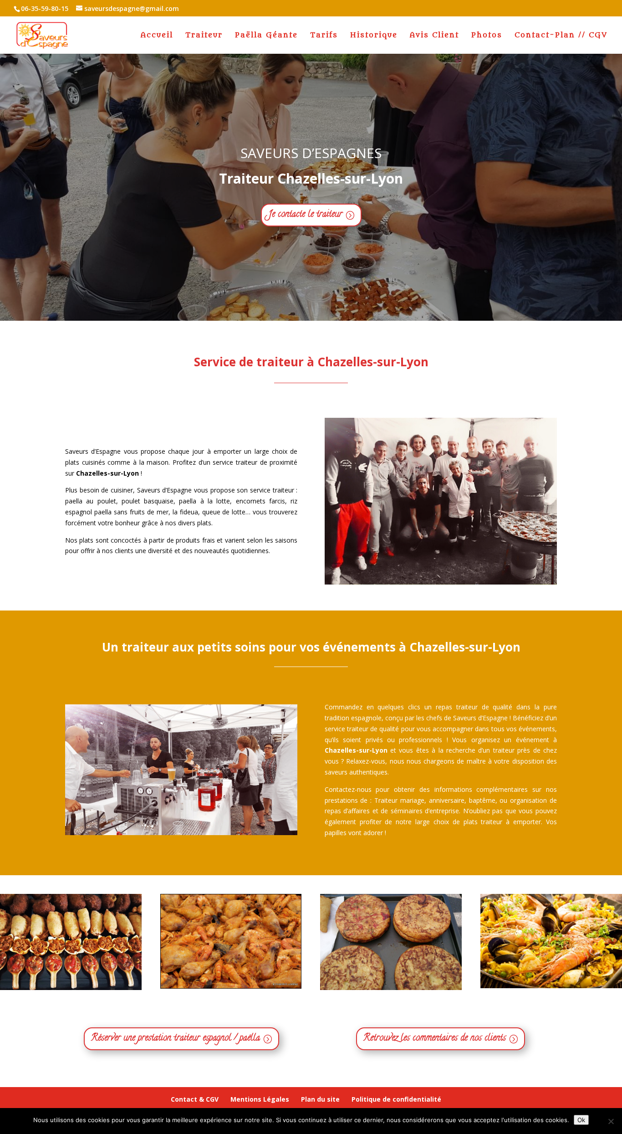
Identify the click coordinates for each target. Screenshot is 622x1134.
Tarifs (324, 35)
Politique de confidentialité (396, 1099)
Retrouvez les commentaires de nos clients (434, 1038)
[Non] (610, 1121)
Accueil (157, 35)
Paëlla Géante (266, 35)
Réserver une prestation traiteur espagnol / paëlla (175, 1038)
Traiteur (204, 35)
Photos (486, 35)
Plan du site (320, 1099)
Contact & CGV (195, 1099)
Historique (374, 35)
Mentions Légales (259, 1099)
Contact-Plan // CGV (561, 35)
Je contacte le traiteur (305, 215)
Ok (581, 1120)
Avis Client (434, 35)
